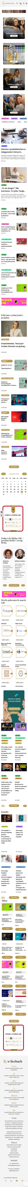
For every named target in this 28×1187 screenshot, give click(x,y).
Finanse (4, 146)
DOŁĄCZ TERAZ (14, 585)
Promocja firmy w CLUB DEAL (20, 1006)
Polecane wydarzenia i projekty (12, 316)
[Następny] (24, 474)
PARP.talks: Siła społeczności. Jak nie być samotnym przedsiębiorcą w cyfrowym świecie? (6, 788)
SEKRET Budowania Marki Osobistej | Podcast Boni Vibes (21, 786)
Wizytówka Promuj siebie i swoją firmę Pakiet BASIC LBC (20, 922)
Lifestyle (4, 743)
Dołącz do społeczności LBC (14, 1147)
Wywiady (4, 740)
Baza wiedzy (14, 1151)
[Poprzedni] (3, 474)
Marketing (5, 118)
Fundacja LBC (14, 1149)
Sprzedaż (14, 118)
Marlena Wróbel (6, 562)
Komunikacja (6, 867)
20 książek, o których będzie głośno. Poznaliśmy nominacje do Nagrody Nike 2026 (6, 836)
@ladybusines (15, 1165)
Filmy (19, 122)
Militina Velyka (20, 561)
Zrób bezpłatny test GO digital (14, 1145)
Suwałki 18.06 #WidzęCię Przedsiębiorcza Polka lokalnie (7, 978)
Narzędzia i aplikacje (8, 122)
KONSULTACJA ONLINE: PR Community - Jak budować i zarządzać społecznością (20, 951)
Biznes (4, 185)
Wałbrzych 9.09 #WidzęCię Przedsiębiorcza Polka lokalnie (7, 921)
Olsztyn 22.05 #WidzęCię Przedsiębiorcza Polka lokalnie (20, 978)
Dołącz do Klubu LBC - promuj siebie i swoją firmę (12, 540)
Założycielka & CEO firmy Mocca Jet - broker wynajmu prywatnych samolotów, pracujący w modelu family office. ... (8, 572)
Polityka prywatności (14, 1157)
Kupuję (7, 928)
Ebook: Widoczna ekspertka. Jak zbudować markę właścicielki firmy (7, 949)
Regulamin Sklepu (14, 1153)
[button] (12, 306)
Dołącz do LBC (10, 3)
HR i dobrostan (6, 239)
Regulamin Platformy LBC (14, 1155)
